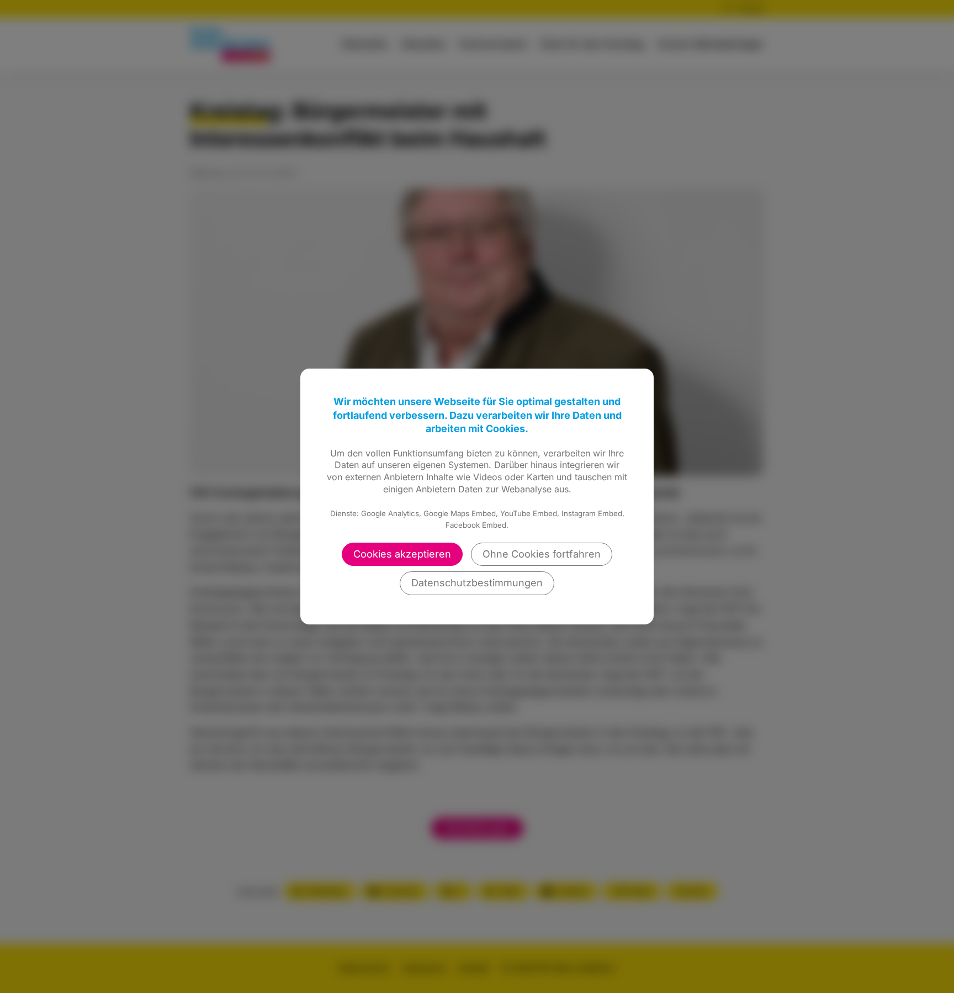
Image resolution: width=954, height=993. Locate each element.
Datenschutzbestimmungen (477, 583)
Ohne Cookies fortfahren (542, 554)
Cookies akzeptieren (402, 554)
